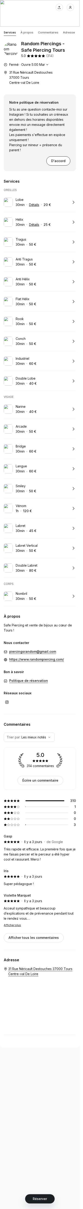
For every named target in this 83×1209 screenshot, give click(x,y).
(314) (50, 56)
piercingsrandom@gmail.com (32, 651)
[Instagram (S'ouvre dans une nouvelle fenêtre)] (7, 702)
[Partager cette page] (59, 7)
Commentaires (48, 32)
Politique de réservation (28, 681)
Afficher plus (12, 925)
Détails (34, 205)
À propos (27, 32)
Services (10, 32)
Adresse (69, 32)
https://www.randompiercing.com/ (36, 659)
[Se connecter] (70, 7)
